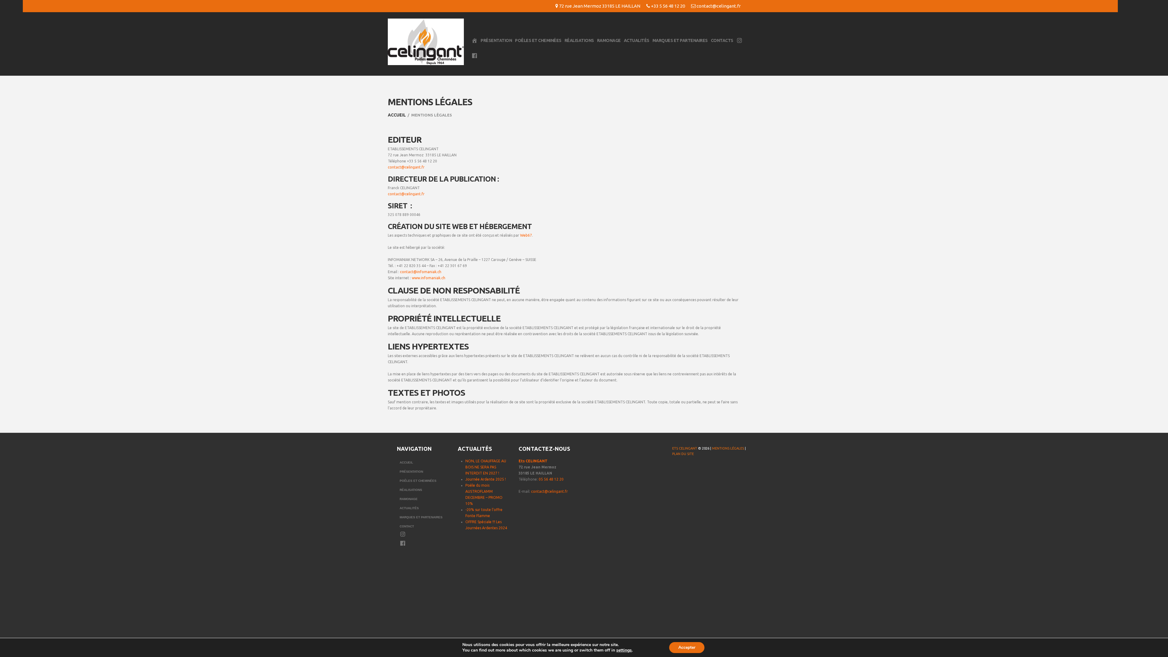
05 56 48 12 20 (551, 479)
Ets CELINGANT (533, 461)
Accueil (397, 115)
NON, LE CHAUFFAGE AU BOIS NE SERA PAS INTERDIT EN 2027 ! (485, 467)
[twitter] (688, 469)
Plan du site (683, 454)
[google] (700, 469)
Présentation (496, 40)
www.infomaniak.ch (428, 278)
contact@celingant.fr (719, 6)
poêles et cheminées (538, 40)
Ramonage (609, 40)
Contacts (722, 40)
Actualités (636, 40)
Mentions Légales (728, 448)
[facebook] (676, 469)
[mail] (712, 469)
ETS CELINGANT (684, 448)
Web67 (526, 235)
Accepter (686, 647)
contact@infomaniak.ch (420, 272)
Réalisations (579, 40)
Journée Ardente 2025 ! (485, 479)
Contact (407, 526)
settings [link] (624, 650)
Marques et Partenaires (680, 40)
